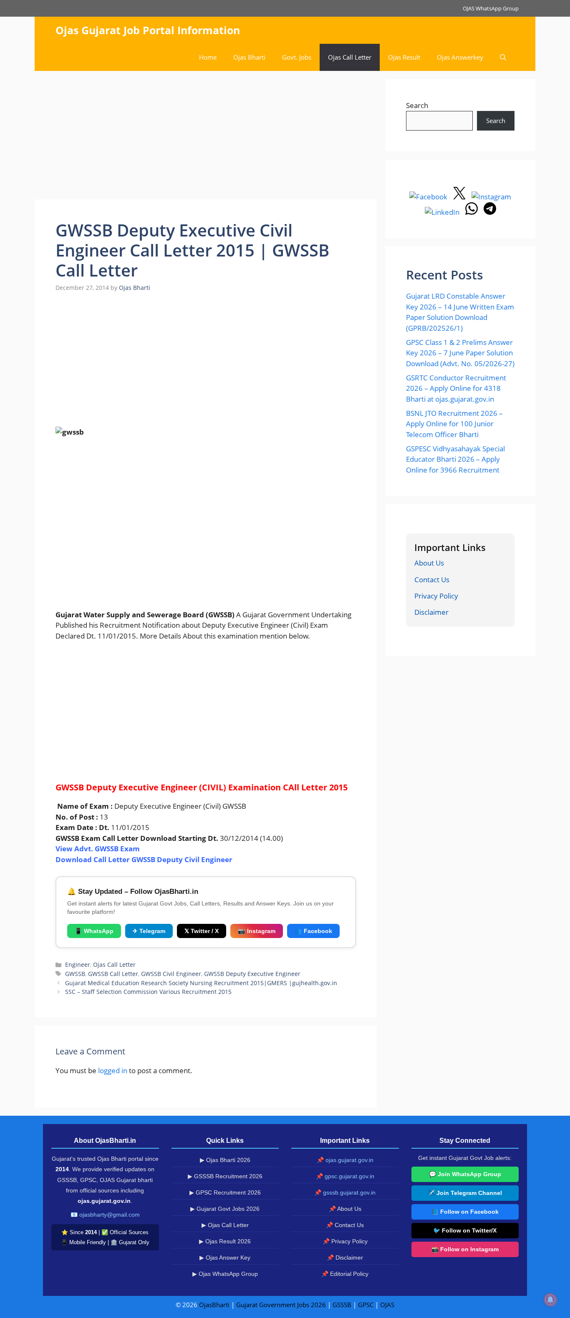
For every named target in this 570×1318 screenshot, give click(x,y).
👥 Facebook (313, 931)
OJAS (387, 1304)
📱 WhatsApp (94, 931)
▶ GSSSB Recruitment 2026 (225, 1176)
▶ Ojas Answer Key (224, 1257)
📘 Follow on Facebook (465, 1211)
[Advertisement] (206, 137)
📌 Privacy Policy (345, 1241)
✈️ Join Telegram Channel (465, 1193)
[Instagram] (491, 196)
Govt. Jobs (296, 57)
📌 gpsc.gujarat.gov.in (345, 1176)
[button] (503, 57)
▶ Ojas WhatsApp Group (225, 1273)
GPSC (365, 1304)
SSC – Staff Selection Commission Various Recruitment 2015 (148, 992)
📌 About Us (345, 1208)
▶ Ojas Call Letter (225, 1225)
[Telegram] (490, 212)
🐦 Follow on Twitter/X (465, 1230)
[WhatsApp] (472, 212)
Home (208, 57)
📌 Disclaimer (345, 1257)
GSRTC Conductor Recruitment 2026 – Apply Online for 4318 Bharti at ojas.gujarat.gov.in (456, 388)
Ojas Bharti (249, 57)
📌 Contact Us (345, 1225)
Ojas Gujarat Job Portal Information (147, 30)
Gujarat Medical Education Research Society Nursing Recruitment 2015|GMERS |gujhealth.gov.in (201, 983)
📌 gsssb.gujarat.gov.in (345, 1192)
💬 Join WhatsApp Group (465, 1174)
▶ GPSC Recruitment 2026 (225, 1192)
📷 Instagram (256, 931)
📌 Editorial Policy (344, 1273)
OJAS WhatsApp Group (491, 8)
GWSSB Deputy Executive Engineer (252, 974)
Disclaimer (431, 612)
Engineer (77, 964)
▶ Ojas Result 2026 (225, 1241)
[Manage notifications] (550, 1299)
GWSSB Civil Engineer (171, 974)
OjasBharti (214, 1304)
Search (417, 105)
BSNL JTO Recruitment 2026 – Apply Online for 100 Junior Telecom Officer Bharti (454, 423)
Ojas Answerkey (460, 57)
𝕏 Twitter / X (201, 931)
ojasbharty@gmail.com (109, 1214)
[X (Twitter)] (460, 196)
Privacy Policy (436, 596)
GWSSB (75, 974)
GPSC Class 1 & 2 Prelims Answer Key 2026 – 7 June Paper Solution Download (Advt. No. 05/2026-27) (460, 352)
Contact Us (431, 579)
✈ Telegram (149, 931)
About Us (429, 563)
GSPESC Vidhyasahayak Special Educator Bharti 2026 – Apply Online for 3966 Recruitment (455, 459)
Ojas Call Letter (349, 57)
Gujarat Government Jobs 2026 (281, 1304)
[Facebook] (429, 196)
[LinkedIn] (443, 212)
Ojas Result (404, 57)
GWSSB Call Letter (113, 974)
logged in (112, 1070)
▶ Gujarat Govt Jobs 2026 (225, 1208)
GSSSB (342, 1304)
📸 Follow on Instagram (465, 1249)
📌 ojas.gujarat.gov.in (345, 1160)
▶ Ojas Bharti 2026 (225, 1160)
